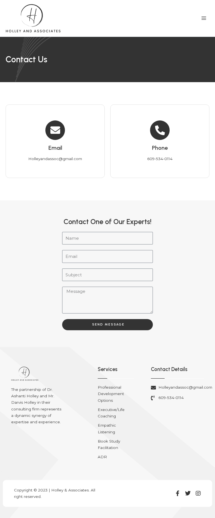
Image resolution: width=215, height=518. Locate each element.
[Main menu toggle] (204, 18)
